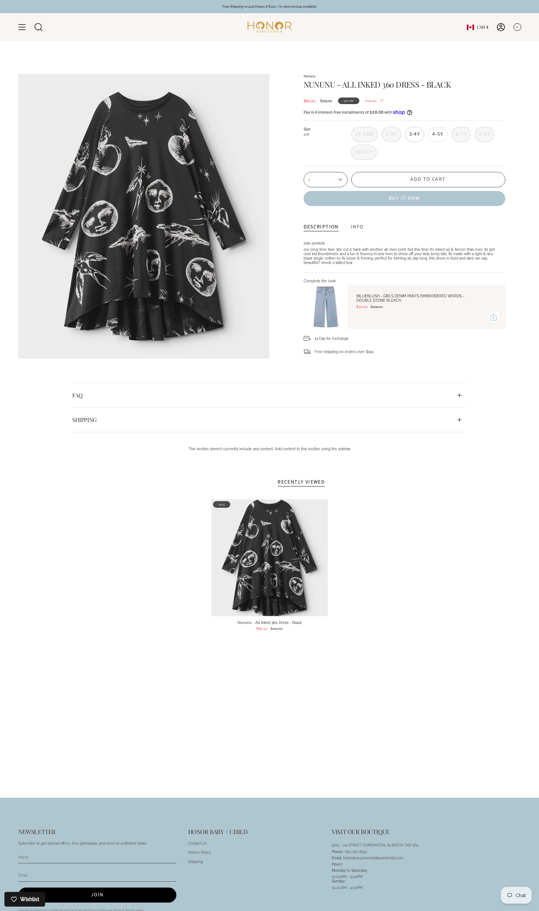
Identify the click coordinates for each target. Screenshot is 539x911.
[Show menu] (22, 27)
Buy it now (404, 198)
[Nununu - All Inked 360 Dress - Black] (269, 557)
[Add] (493, 317)
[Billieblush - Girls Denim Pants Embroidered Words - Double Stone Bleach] (326, 307)
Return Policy (199, 852)
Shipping (84, 419)
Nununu (309, 76)
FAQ (77, 395)
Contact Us (197, 843)
